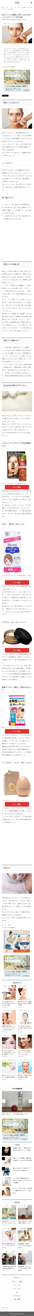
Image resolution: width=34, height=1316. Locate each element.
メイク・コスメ (7, 925)
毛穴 (10, 67)
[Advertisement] (17, 241)
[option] (17, 1103)
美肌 (13, 67)
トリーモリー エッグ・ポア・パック (13, 800)
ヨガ (17, 1292)
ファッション (17, 1285)
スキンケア (6, 67)
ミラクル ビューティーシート (11, 646)
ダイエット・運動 (17, 1281)
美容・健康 (17, 1299)
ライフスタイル (17, 1296)
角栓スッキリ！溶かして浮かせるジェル (13, 727)
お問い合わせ (5, 1308)
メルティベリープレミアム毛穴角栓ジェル (14, 483)
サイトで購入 (17, 487)
